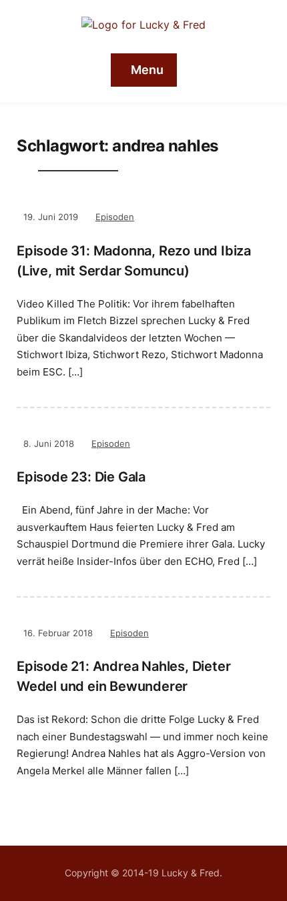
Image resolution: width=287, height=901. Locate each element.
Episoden (114, 216)
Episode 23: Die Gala (81, 477)
